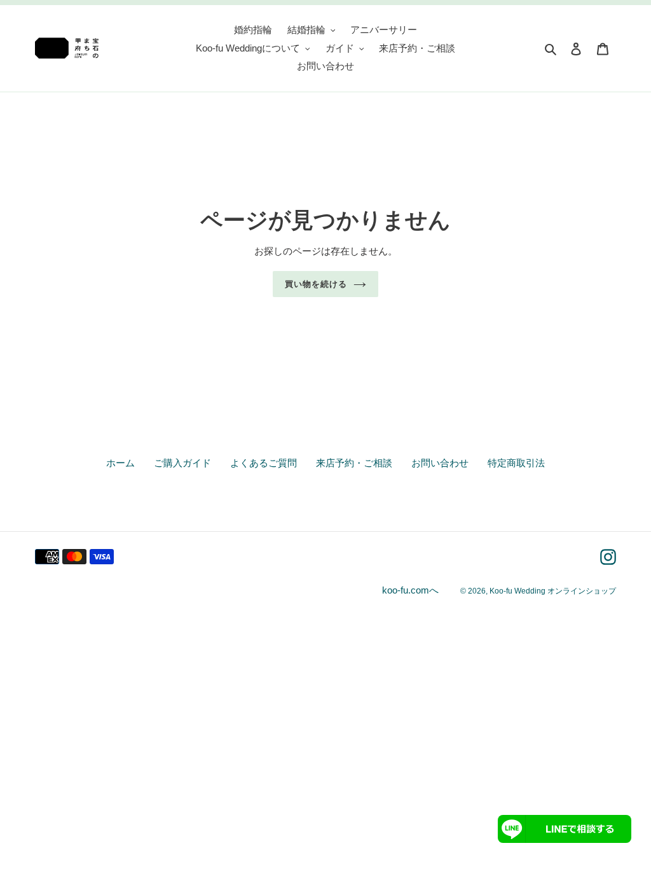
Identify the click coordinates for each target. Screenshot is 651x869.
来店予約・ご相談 (354, 462)
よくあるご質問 (263, 462)
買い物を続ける (316, 284)
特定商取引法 (516, 462)
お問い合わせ (440, 462)
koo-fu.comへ (410, 590)
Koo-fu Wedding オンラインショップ (553, 591)
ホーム (120, 462)
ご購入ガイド (182, 462)
